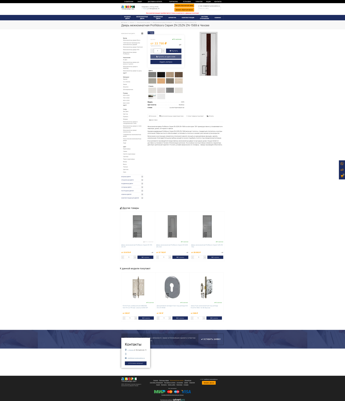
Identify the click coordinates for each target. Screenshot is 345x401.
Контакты (164, 384)
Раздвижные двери (158, 17)
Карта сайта (171, 384)
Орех (124, 172)
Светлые (125, 156)
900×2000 (126, 103)
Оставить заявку (212, 339)
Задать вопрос (165, 62)
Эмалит (125, 79)
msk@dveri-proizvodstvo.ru (211, 6)
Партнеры (179, 384)
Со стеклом (126, 81)
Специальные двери (127, 180)
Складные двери (126, 187)
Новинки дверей (126, 194)
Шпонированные (128, 89)
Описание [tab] (153, 116)
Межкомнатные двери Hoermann (133, 47)
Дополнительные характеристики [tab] (172, 116)
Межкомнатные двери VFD (131, 49)
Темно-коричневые (129, 159)
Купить (174, 51)
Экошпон (125, 87)
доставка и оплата (155, 1)
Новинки (218, 17)
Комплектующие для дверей (130, 198)
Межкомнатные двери (142, 17)
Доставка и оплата (169, 382)
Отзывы (186, 384)
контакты (217, 1)
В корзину (146, 257)
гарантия (199, 1)
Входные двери (127, 17)
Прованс (125, 116)
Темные (125, 167)
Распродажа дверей (127, 190)
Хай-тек (125, 114)
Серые (125, 151)
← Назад (151, 33)
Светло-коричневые (129, 154)
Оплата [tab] (211, 116)
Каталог (155, 380)
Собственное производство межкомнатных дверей (131, 43)
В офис (125, 59)
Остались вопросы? (136, 363)
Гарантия (192, 382)
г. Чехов (144, 8)
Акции (208, 1)
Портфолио (173, 1)
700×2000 (126, 98)
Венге (125, 164)
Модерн (125, 119)
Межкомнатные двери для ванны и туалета (131, 63)
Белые (125, 161)
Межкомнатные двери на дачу (132, 70)
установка (187, 1)
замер (139, 1)
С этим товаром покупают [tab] (195, 116)
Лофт (124, 143)
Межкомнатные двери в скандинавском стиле (130, 122)
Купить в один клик (166, 57)
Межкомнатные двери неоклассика (129, 131)
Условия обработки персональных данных (172, 395)
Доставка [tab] (154, 120)
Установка (180, 382)
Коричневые (126, 149)
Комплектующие (188, 17)
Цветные (125, 169)
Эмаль (125, 84)
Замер (186, 382)
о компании (128, 1)
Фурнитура (172, 17)
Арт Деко (125, 111)
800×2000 (126, 100)
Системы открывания (204, 17)
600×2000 (126, 95)
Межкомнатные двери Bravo (131, 40)
